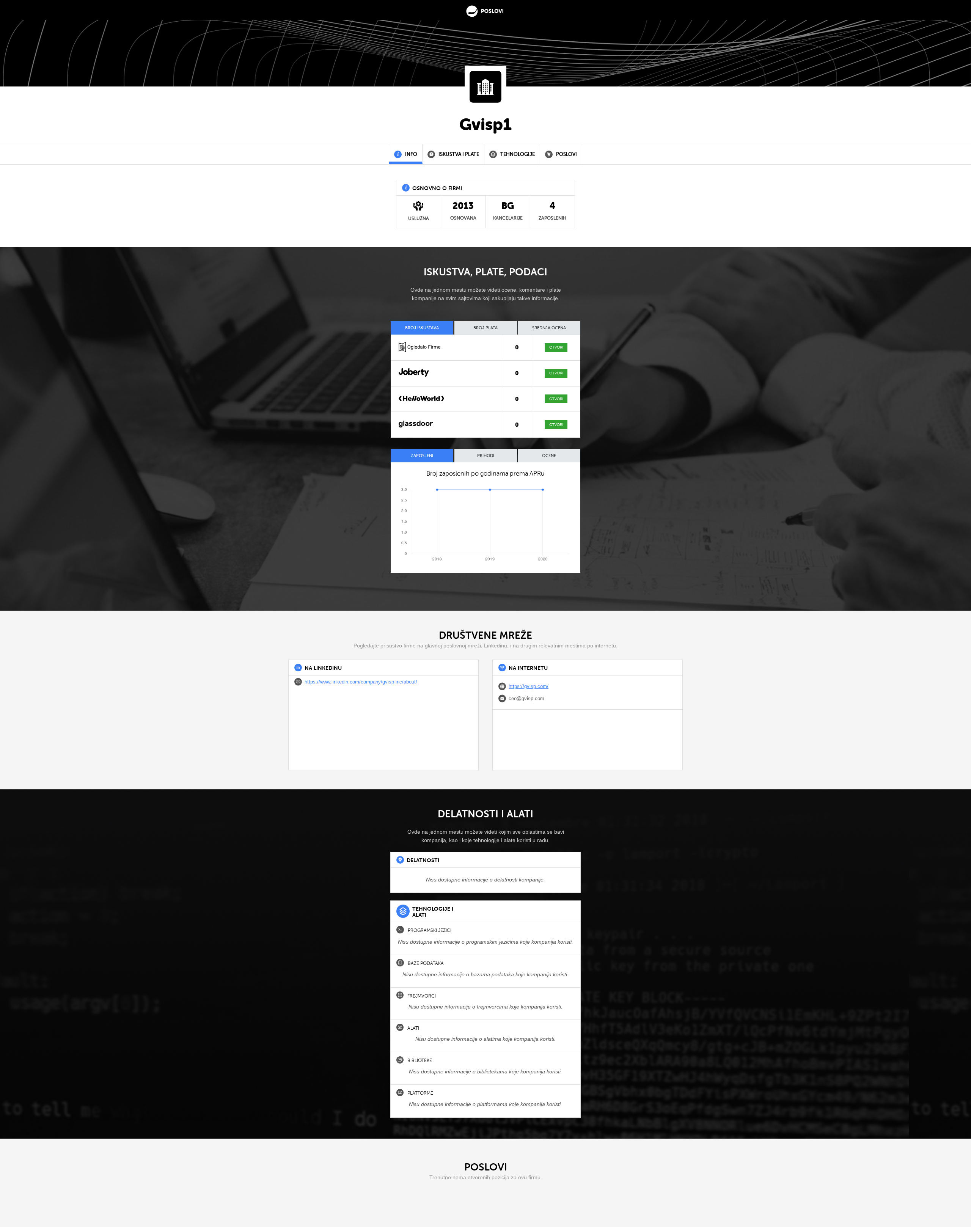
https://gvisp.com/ (528, 686)
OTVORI (556, 347)
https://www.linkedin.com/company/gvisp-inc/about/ (361, 682)
